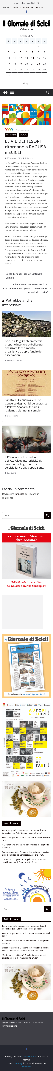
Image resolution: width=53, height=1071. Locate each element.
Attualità (23, 135)
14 (32, 58)
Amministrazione (9, 1026)
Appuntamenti (11, 135)
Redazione (29, 158)
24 (8, 69)
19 (20, 63)
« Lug (25, 83)
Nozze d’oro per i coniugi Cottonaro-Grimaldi (24, 275)
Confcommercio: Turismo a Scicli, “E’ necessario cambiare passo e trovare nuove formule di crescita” (25, 288)
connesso (19, 493)
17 (8, 63)
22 (38, 63)
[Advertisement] (22, 612)
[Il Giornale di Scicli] (5, 92)
